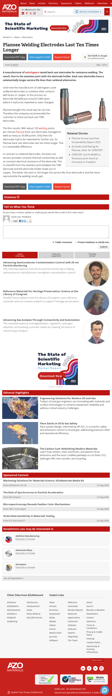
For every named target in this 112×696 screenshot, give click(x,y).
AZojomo (72, 625)
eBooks (52, 621)
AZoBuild (11, 617)
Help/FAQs (73, 636)
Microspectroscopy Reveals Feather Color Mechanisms (36, 504)
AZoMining (12, 621)
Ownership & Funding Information (92, 649)
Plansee (20, 131)
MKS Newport (15, 497)
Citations (10, 197)
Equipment (54, 613)
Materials (72, 613)
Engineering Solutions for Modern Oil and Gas (68, 398)
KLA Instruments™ (17, 520)
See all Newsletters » (14, 578)
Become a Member (95, 610)
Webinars (72, 602)
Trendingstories (92, 255)
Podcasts (72, 629)
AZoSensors (32, 602)
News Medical (33, 613)
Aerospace (21, 564)
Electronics (27, 37)
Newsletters (92, 613)
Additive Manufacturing (27, 536)
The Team (72, 640)
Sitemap (90, 638)
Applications (74, 617)
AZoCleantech (13, 610)
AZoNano (11, 602)
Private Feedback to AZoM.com (93, 242)
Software (53, 640)
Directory (53, 3)
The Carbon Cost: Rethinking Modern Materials (68, 448)
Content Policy (93, 642)
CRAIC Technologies (17, 509)
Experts (71, 632)
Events (52, 629)
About (89, 602)
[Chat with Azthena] (104, 690)
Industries (73, 621)
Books (52, 617)
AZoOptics (12, 613)
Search (89, 606)
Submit (103, 246)
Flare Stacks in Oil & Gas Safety (58, 423)
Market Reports (75, 610)
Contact (90, 617)
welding (43, 128)
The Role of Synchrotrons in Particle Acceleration (33, 492)
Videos (52, 625)
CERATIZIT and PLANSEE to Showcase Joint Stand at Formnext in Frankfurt (86, 158)
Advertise (91, 621)
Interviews (73, 606)
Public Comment (63, 242)
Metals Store (55, 632)
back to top (96, 660)
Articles (53, 606)
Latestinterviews (19, 255)
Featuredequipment (56, 255)
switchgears (32, 72)
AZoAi (29, 610)
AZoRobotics (13, 606)
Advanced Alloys (24, 550)
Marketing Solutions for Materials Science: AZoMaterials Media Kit (43, 480)
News (17, 37)
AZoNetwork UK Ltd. (18, 485)
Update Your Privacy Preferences (26, 692)
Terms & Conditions (91, 626)
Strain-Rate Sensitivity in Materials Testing (29, 516)
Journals (53, 636)
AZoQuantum (33, 606)
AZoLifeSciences (34, 617)
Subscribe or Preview (25, 539)
